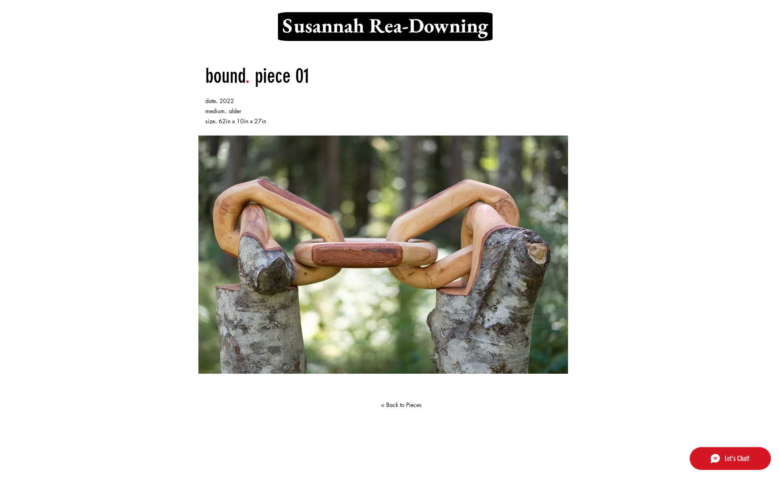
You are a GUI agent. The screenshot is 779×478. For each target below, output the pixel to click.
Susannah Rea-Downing (385, 25)
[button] (383, 255)
